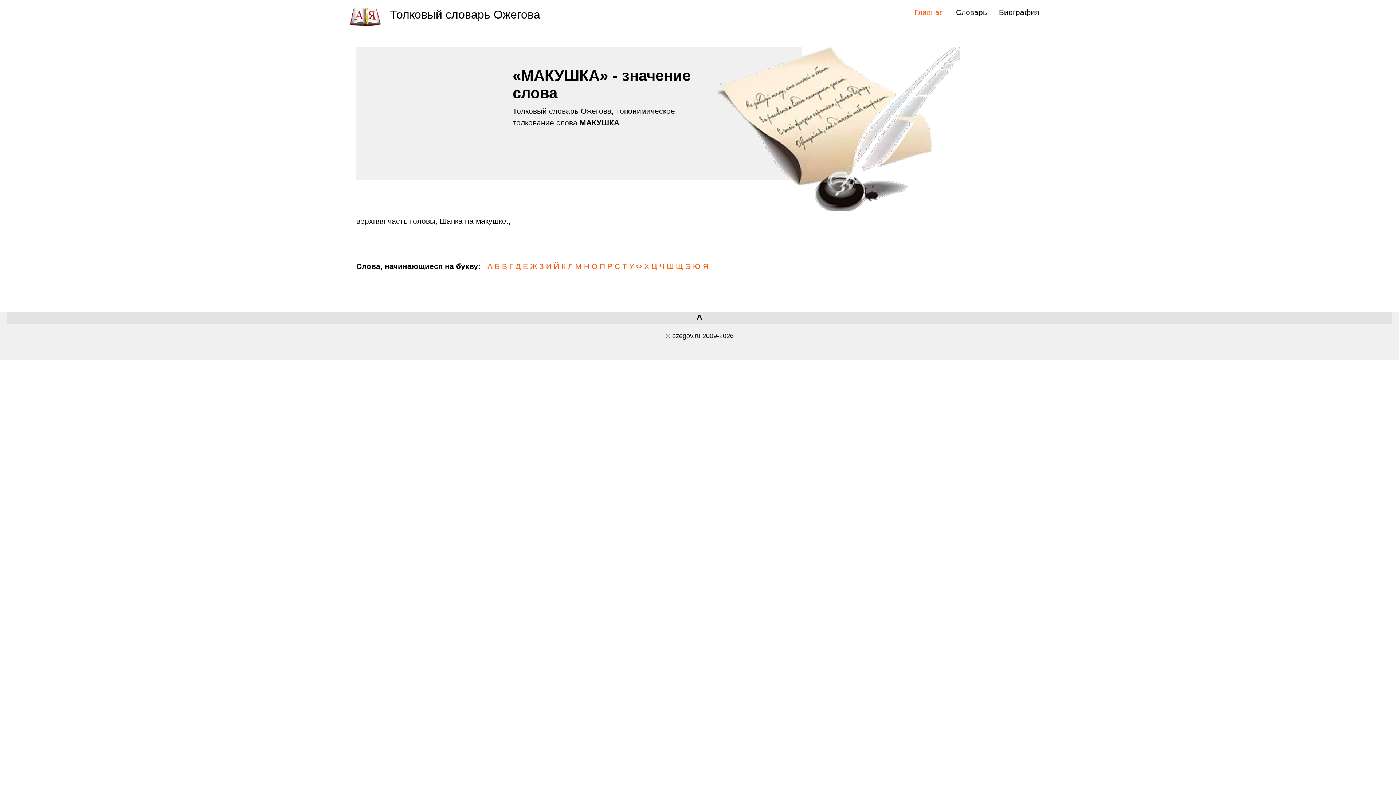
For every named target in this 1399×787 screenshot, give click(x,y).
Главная (929, 12)
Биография (1019, 12)
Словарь (971, 12)
